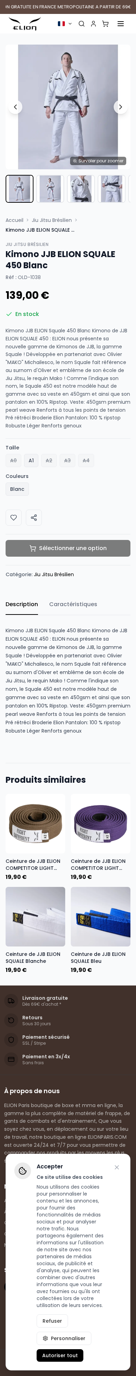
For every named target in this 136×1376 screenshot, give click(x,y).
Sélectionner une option (73, 548)
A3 (67, 460)
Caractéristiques (73, 604)
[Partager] (34, 518)
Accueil (14, 220)
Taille (12, 447)
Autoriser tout (60, 1355)
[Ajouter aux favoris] (14, 518)
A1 (31, 460)
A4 (86, 460)
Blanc (17, 489)
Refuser (52, 1320)
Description (22, 604)
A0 (13, 460)
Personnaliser (68, 1338)
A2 (49, 460)
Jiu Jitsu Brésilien (52, 220)
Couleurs (17, 476)
